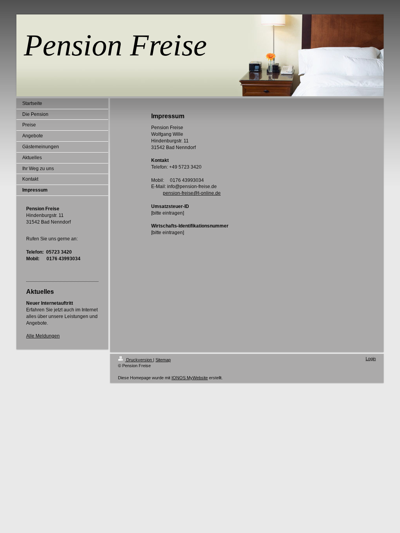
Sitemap (163, 359)
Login (371, 358)
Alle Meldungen (43, 336)
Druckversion (139, 359)
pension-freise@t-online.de (192, 193)
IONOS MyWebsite (189, 377)
